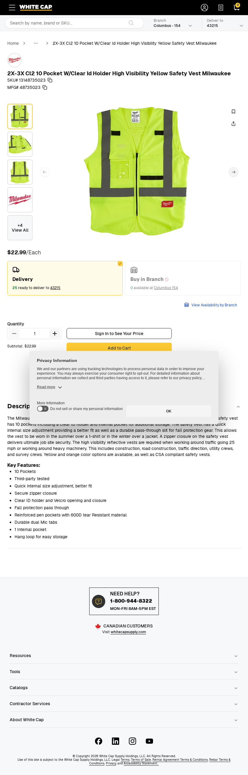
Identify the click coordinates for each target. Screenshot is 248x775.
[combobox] (64, 23)
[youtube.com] (149, 741)
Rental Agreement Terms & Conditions (180, 760)
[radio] (65, 278)
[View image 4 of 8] (20, 200)
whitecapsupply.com (128, 632)
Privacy (111, 763)
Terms (125, 760)
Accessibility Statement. (141, 763)
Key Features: (23, 465)
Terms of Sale (141, 760)
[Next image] (233, 172)
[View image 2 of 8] (20, 144)
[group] (124, 278)
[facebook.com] (98, 741)
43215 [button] (55, 287)
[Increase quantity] (54, 333)
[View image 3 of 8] (20, 172)
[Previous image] (45, 172)
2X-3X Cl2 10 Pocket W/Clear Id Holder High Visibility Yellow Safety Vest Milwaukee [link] (135, 43)
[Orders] (220, 7)
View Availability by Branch (214, 305)
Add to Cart (119, 348)
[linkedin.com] (115, 741)
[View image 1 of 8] (20, 116)
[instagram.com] (132, 741)
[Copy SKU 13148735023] (50, 80)
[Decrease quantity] (14, 333)
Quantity (15, 324)
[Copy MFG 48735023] (45, 87)
